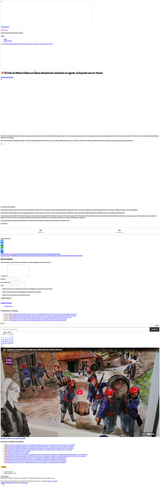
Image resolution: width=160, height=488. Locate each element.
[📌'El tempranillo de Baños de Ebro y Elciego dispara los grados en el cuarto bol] (39, 448)
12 (5, 339)
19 (5, 341)
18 (3, 341)
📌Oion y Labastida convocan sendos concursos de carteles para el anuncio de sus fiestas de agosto (30, 254)
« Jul (2, 347)
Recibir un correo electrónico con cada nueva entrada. (16, 295)
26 (5, 343)
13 (7, 339)
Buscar (3, 323)
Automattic (25, 483)
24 (1, 343)
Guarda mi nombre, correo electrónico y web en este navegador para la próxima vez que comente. (27, 289)
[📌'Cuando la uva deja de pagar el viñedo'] (17, 451)
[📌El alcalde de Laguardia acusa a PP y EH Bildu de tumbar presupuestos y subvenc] (39, 445)
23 (12, 341)
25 (3, 343)
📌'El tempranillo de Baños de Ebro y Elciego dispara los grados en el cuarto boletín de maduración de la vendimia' (38, 449)
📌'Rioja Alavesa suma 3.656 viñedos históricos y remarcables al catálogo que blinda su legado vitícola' (34, 459)
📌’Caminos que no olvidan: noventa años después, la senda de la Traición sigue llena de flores (38, 319)
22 (11, 341)
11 (3, 339)
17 (1, 341)
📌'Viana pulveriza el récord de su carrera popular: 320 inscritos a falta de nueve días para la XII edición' (35, 462)
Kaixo (5, 39)
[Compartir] (80, 252)
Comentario (4, 276)
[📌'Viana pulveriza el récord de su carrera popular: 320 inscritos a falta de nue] (35, 461)
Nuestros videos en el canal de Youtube (13, 438)
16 (12, 339)
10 (1, 339)
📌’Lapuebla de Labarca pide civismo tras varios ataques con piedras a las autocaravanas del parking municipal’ (42, 315)
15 (11, 339)
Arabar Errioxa (8, 41)
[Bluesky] (80, 243)
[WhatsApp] (80, 246)
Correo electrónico (6, 282)
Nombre (3, 279)
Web (2, 285)
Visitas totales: (8, 472)
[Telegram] (80, 249)
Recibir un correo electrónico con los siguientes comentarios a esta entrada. (21, 292)
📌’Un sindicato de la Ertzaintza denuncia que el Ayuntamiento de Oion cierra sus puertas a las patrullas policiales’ (43, 314)
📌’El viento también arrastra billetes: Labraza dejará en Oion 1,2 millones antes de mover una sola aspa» (40, 317)
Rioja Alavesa (4, 30)
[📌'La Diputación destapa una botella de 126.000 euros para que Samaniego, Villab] (46, 454)
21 (9, 341)
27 (7, 343)
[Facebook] (80, 241)
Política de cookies (52, 481)
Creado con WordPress (6, 483)
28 (9, 343)
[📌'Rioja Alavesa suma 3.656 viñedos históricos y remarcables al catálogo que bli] (35, 457)
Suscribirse (154, 329)
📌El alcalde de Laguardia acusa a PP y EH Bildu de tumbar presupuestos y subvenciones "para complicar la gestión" (39, 446)
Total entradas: (8, 473)
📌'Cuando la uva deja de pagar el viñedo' (16, 453)
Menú (2, 36)
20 (7, 341)
